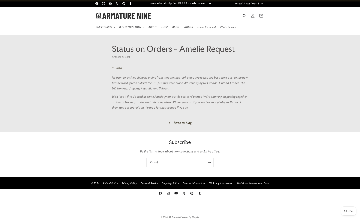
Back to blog (183, 123)
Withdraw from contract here (253, 183)
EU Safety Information (221, 183)
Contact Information (194, 183)
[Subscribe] (209, 162)
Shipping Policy (170, 183)
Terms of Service (149, 183)
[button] (105, 27)
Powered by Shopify (189, 217)
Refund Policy (110, 183)
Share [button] (119, 68)
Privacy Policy (129, 183)
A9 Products (174, 217)
